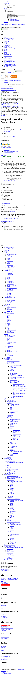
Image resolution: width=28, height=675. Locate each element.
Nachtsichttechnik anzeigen (13, 361)
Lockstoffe (9, 309)
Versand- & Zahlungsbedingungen (9, 579)
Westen (8, 278)
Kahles (11, 408)
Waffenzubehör (7, 62)
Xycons (4, 672)
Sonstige (9, 354)
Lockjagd (6, 50)
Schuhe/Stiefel (10, 265)
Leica (11, 409)
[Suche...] (18, 71)
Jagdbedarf (6, 46)
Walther (11, 455)
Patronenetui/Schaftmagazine (13, 522)
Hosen (8, 258)
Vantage (14, 435)
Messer (5, 52)
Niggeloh (12, 509)
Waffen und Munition (9, 38)
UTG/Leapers (10, 355)
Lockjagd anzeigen (11, 307)
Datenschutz (3, 582)
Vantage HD (15, 438)
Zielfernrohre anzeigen (15, 419)
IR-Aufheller (13, 374)
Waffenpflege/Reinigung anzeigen (15, 462)
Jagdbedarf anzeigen (11, 281)
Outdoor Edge (10, 324)
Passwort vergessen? (14, 20)
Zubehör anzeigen (14, 373)
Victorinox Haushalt (8, 60)
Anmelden (12, 211)
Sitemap (2, 650)
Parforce (9, 325)
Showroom (3, 616)
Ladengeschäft (4, 659)
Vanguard (3, 115)
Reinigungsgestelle (11, 472)
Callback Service (5, 569)
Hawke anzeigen (16, 430)
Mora (8, 321)
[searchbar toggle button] (4, 29)
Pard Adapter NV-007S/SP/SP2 (17, 377)
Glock (8, 319)
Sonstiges (12, 397)
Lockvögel (9, 311)
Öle (7, 466)
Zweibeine (9, 532)
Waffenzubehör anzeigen (12, 476)
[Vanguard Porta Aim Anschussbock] (10, 103)
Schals (8, 263)
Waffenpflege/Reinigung (9, 61)
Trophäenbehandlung (12, 288)
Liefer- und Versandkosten (7, 628)
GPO (11, 407)
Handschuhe (9, 257)
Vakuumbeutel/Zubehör (12, 555)
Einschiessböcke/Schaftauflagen (14, 477)
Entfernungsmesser (11, 401)
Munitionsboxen (7, 54)
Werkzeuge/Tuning (11, 478)
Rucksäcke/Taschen (11, 285)
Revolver (12, 530)
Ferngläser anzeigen (14, 404)
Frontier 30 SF (16, 432)
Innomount (9, 348)
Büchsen (12, 526)
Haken (8, 550)
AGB (2, 581)
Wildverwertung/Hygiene (10, 65)
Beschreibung (7, 150)
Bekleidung (6, 43)
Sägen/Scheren (10, 551)
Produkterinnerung (5, 223)
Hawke (8, 347)
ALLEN (12, 484)
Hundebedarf (7, 45)
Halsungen (9, 273)
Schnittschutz (10, 553)
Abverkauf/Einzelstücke (9, 39)
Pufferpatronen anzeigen (15, 524)
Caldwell (12, 536)
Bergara (8, 338)
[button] (6, 3)
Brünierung (9, 463)
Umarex (11, 495)
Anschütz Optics (10, 336)
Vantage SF (15, 439)
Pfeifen (8, 277)
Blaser (8, 315)
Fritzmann (12, 488)
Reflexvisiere (10, 415)
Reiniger (9, 470)
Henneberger (10, 346)
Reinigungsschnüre (11, 473)
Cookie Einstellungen (6, 673)
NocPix (11, 369)
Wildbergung (10, 289)
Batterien (6, 42)
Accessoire (6, 41)
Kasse (2, 608)
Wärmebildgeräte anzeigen (16, 365)
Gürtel (8, 255)
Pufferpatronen (10, 523)
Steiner (11, 449)
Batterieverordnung (5, 614)
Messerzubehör (10, 332)
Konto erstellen (13, 19)
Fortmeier (12, 538)
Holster (8, 519)
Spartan (11, 541)
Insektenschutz (10, 284)
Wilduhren (9, 293)
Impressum (3, 572)
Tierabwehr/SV (7, 58)
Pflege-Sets (9, 467)
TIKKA (11, 518)
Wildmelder (9, 292)
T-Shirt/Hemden (10, 267)
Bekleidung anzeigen (12, 254)
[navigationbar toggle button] (5, 27)
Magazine (9, 520)
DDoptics (12, 405)
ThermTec (12, 370)
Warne (8, 357)
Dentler (8, 343)
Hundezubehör (10, 274)
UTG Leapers (13, 542)
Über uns (9, 1)
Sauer (8, 328)
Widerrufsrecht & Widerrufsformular (9, 578)
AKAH (11, 420)
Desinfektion (10, 549)
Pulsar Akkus (13, 378)
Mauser (8, 323)
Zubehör (9, 269)
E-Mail (8, 13)
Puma (8, 327)
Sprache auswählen (11, 6)
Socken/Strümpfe (11, 266)
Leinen (8, 275)
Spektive (9, 416)
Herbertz (9, 320)
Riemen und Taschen (14, 381)
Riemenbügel (13, 511)
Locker (8, 308)
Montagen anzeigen (11, 335)
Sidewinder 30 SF (17, 434)
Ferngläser (9, 403)
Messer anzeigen (10, 313)
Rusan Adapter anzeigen (18, 384)
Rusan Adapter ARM (18, 385)
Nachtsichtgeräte (10, 362)
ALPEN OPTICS (14, 422)
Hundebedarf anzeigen (12, 271)
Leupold (9, 350)
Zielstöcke (9, 294)
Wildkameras (10, 290)
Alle (5, 37)
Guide (11, 366)
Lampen (5, 49)
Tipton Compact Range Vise (7, 221)
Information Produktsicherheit (11, 151)
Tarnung (9, 286)
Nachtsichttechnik (8, 56)
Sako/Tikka (12, 490)
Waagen (8, 557)
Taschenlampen (10, 303)
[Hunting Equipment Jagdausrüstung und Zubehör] (14, 26)
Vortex (11, 413)
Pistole (11, 528)
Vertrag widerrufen (5, 585)
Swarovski (12, 412)
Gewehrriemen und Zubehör (13, 499)
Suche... (24, 71)
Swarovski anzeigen (17, 451)
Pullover (9, 262)
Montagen (6, 53)
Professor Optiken (14, 411)
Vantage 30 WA (16, 436)
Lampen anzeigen (11, 300)
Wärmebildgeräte (11, 363)
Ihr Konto (3, 607)
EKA (8, 317)
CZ (7, 340)
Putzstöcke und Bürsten (12, 469)
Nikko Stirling (13, 443)
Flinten (11, 527)
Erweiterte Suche (10, 72)
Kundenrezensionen (8, 152)
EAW (8, 344)
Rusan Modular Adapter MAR (20, 386)
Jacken (8, 259)
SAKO (11, 513)
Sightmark (12, 447)
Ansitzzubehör (10, 282)
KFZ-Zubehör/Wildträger (10, 48)
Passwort (9, 14)
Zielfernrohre (10, 417)
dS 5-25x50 (15, 453)
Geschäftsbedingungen (6, 629)
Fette (8, 465)
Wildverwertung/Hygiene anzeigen (15, 547)
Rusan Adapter (13, 382)
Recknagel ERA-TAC (12, 351)
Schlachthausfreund (11, 330)
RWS (11, 512)
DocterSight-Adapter (11, 342)
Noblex (11, 444)
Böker (8, 316)
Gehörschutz (10, 497)
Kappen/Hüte (10, 261)
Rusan (8, 353)
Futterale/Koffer (10, 480)
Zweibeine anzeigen (14, 534)
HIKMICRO (13, 367)
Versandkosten (20, 669)
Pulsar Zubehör (13, 380)
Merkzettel (3, 605)
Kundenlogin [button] (7, 9)
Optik (5, 57)
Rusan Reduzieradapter (18, 396)
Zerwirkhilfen (10, 558)
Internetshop (3, 671)
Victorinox (9, 331)
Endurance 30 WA (17, 431)
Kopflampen (9, 301)
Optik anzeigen (10, 400)
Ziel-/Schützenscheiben (9, 66)
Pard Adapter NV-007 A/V (16, 376)
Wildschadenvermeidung (9, 64)
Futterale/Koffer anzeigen (16, 481)
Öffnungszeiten (4, 617)
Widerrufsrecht (4, 626)
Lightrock (12, 539)
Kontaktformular (4, 570)
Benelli (11, 504)
